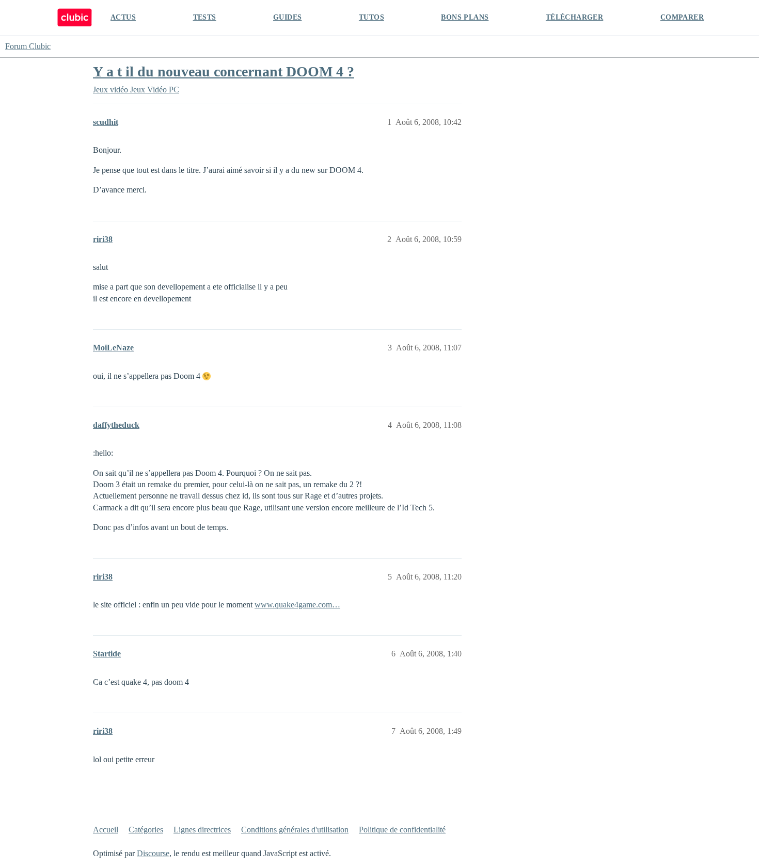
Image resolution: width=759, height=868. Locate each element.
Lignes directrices (202, 829)
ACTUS (123, 17)
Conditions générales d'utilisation (295, 829)
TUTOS (371, 17)
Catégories (146, 829)
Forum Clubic (28, 46)
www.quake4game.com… (297, 604)
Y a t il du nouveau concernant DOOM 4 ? (223, 71)
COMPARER (682, 17)
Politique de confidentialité (402, 829)
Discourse (153, 853)
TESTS (204, 17)
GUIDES (287, 17)
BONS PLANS (464, 17)
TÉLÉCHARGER (574, 17)
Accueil (105, 829)
